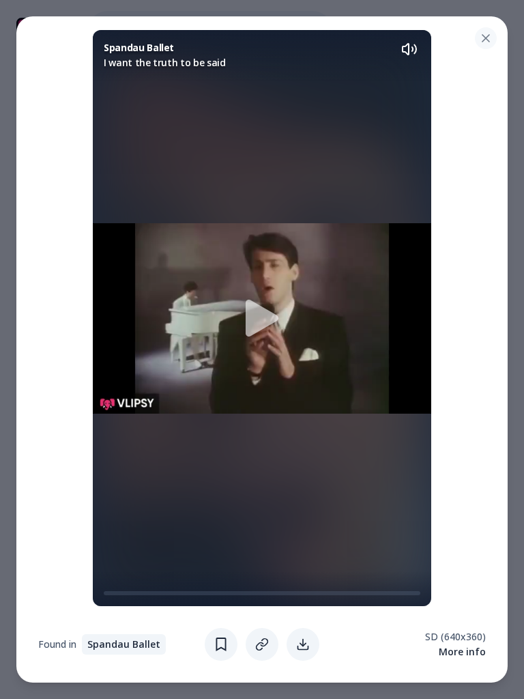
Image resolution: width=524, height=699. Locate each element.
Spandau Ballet (123, 644)
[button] (262, 318)
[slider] (109, 593)
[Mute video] (409, 49)
